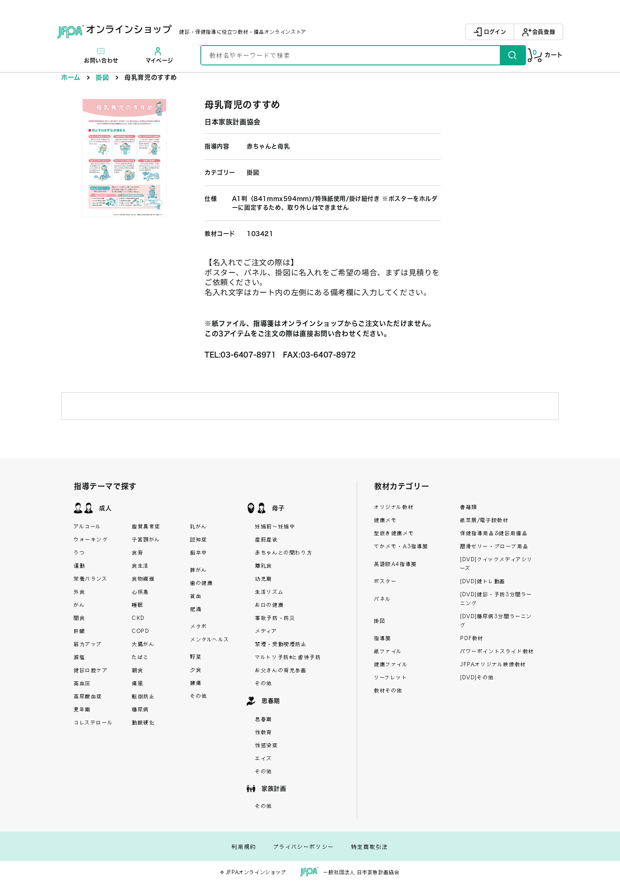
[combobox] (350, 55)
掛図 (102, 77)
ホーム (71, 77)
